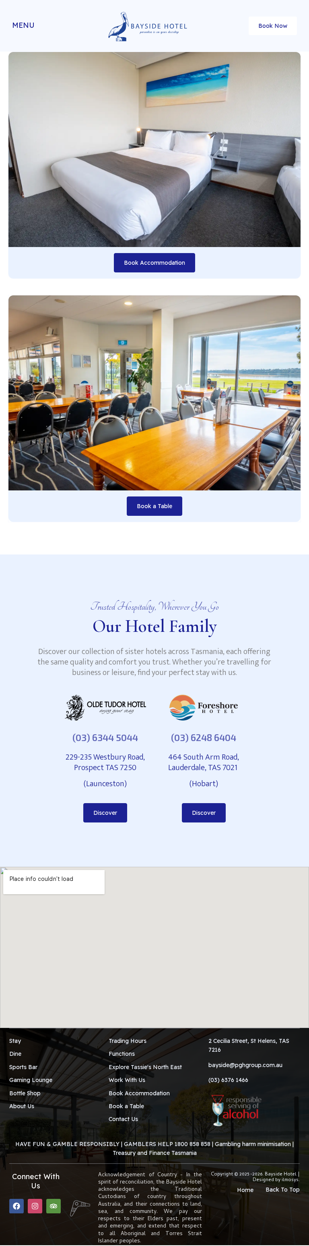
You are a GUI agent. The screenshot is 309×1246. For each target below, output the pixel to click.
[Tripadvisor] (53, 1206)
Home (245, 1190)
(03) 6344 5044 (105, 737)
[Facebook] (16, 1206)
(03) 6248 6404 (203, 737)
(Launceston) (105, 784)
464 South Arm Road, (203, 757)
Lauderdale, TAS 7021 (203, 768)
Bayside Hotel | (282, 1175)
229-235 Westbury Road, (105, 757)
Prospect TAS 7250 (105, 768)
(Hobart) (204, 784)
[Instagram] (35, 1206)
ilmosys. (291, 1180)
